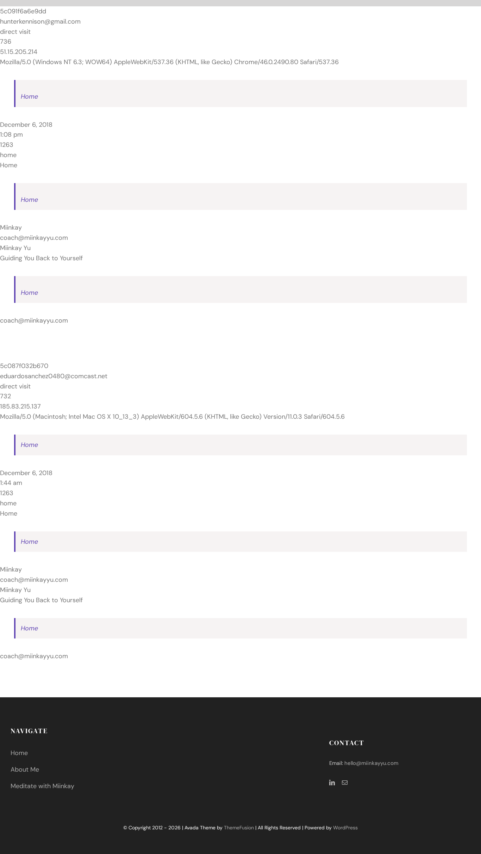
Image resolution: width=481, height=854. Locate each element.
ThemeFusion (239, 827)
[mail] (345, 782)
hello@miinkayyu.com (371, 763)
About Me (25, 769)
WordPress (345, 827)
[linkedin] (332, 782)
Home (29, 96)
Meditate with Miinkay (42, 786)
